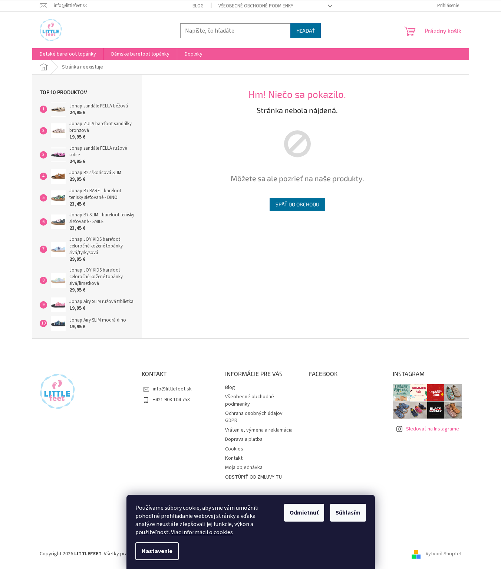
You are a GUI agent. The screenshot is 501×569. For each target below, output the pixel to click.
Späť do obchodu (297, 204)
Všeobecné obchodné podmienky (255, 6)
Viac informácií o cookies (202, 532)
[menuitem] (67, 54)
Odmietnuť (304, 513)
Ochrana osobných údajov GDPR (254, 417)
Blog (198, 6)
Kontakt (234, 458)
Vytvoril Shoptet (444, 554)
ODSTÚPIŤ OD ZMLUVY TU (253, 477)
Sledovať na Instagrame (432, 429)
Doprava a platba (244, 439)
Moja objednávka (244, 467)
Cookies (234, 449)
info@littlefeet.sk (172, 389)
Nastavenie (157, 551)
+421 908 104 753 (171, 399)
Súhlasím (348, 513)
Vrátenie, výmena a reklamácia (259, 430)
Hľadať (305, 30)
